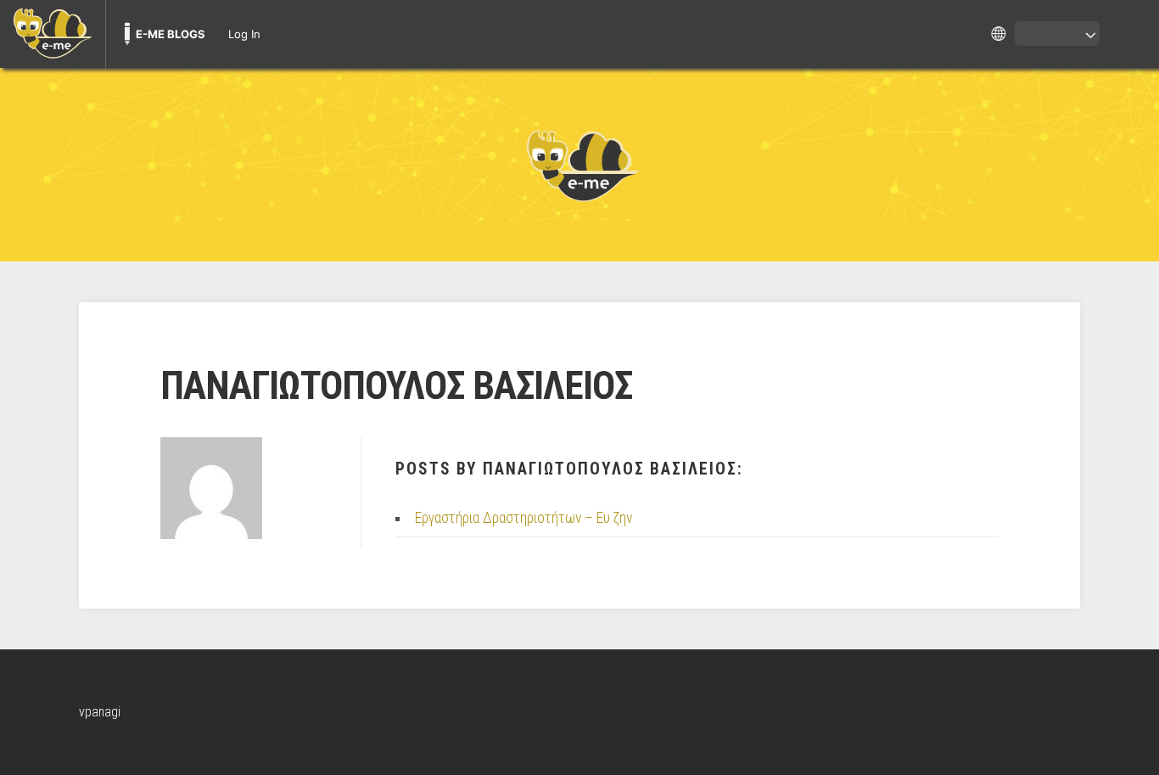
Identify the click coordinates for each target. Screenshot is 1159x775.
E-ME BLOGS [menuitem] (170, 34)
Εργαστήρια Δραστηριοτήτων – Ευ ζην (523, 517)
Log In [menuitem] (244, 34)
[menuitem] (52, 34)
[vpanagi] (579, 165)
